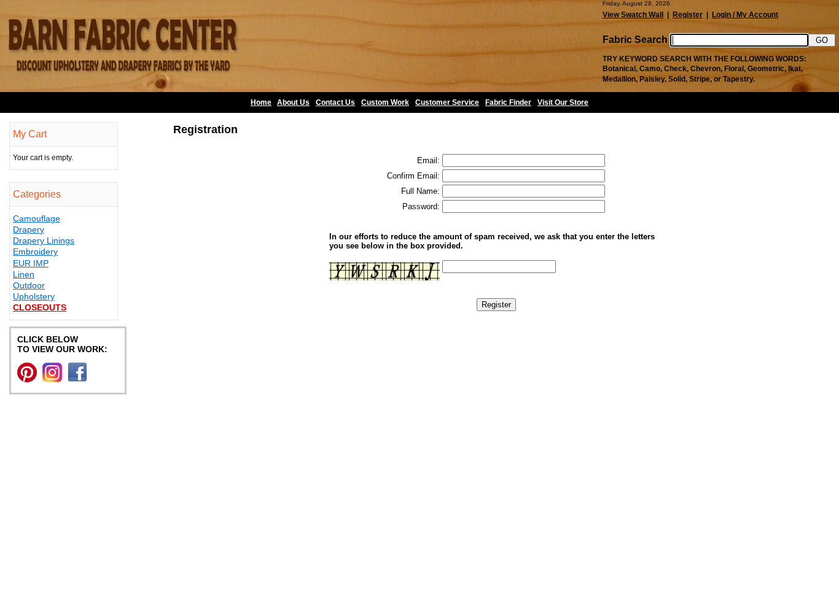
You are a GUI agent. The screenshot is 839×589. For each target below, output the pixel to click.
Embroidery (35, 251)
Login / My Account (745, 14)
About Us (293, 102)
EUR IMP (31, 263)
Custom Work (385, 102)
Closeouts (39, 307)
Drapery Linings (43, 240)
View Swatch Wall (633, 14)
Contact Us (335, 102)
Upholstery (34, 296)
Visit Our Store (562, 102)
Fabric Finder (508, 102)
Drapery (28, 229)
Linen (23, 274)
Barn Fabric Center (123, 46)
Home (261, 102)
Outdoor (29, 285)
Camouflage (36, 218)
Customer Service (447, 102)
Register (688, 14)
